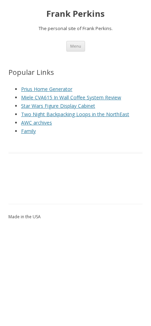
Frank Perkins (75, 13)
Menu (75, 46)
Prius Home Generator (46, 89)
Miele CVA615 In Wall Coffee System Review (71, 97)
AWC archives (36, 122)
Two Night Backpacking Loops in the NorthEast (75, 114)
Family (28, 131)
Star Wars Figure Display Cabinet (58, 105)
